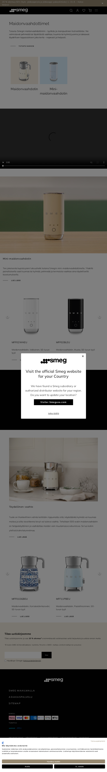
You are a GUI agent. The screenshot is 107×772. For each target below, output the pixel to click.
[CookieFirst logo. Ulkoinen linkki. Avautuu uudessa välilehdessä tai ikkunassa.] (3, 743)
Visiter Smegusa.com (53, 402)
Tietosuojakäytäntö (98, 741)
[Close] (83, 356)
